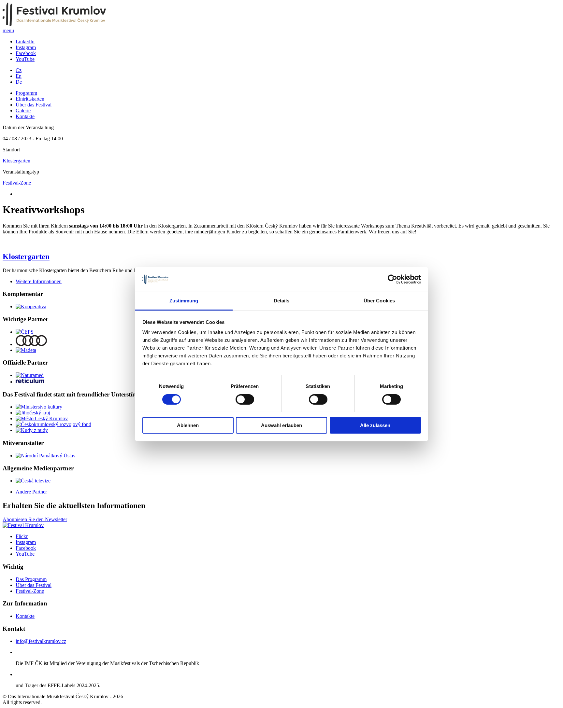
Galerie (23, 110)
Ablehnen (188, 425)
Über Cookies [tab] (379, 300)
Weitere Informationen (39, 281)
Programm (26, 93)
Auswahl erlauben (281, 425)
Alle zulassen (375, 425)
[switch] (245, 399)
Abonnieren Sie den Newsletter (35, 519)
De (19, 82)
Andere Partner (31, 491)
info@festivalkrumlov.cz (41, 641)
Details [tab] (282, 300)
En (19, 76)
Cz (19, 70)
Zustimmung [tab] (183, 300)
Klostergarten (16, 160)
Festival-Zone (17, 183)
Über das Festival (33, 104)
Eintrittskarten (30, 99)
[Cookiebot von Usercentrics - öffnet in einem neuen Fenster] (392, 279)
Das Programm (31, 579)
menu (8, 30)
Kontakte (25, 116)
